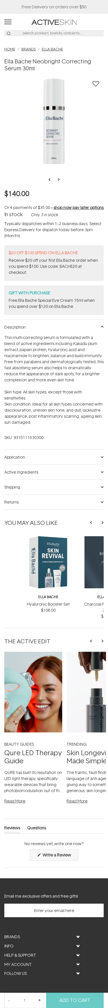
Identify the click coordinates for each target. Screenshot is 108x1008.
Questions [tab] (36, 829)
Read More (14, 801)
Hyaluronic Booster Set (48, 604)
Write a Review (60, 856)
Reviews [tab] (12, 829)
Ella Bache (48, 596)
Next (57, 179)
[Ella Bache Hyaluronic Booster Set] (48, 538)
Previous (51, 179)
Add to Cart (74, 1000)
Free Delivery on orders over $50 (54, 7)
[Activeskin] (54, 22)
